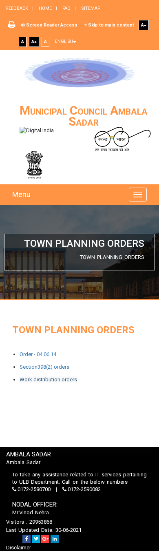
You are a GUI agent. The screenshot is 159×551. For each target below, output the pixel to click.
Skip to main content (110, 25)
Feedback (17, 8)
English (64, 41)
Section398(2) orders (44, 367)
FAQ (66, 8)
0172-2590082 (83, 489)
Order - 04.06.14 (38, 354)
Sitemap (90, 8)
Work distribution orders (48, 379)
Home (45, 8)
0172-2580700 (34, 489)
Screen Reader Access (51, 25)
